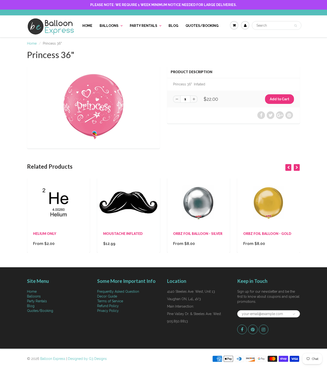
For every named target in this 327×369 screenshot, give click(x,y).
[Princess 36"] (93, 107)
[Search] (295, 26)
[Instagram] (263, 329)
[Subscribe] (294, 314)
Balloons (109, 26)
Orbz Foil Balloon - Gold (267, 234)
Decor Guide (107, 296)
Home (87, 26)
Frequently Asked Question (118, 291)
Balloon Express (52, 359)
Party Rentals (143, 26)
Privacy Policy (108, 311)
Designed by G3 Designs (87, 359)
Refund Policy (108, 306)
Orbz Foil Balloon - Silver (197, 234)
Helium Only (44, 234)
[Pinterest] (253, 329)
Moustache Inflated (123, 234)
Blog (173, 26)
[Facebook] (242, 329)
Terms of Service (110, 301)
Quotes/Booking (202, 26)
